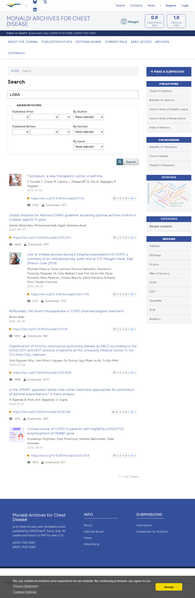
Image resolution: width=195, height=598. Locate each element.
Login (185, 5)
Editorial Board (88, 42)
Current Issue (116, 42)
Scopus (154, 264)
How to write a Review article (167, 118)
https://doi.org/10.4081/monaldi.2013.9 (57, 198)
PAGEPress (37, 531)
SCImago (155, 255)
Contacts (136, 5)
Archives (162, 42)
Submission (144, 525)
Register (170, 5)
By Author (80, 111)
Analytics (155, 319)
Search (120, 5)
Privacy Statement (25, 586)
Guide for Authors (160, 91)
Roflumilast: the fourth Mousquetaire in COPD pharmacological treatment (66, 311)
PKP (43, 535)
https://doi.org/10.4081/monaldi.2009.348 (41, 412)
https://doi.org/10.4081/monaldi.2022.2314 (60, 455)
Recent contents (160, 226)
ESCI (152, 291)
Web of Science (159, 273)
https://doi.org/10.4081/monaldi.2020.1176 (60, 294)
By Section (80, 126)
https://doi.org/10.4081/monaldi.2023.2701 (42, 237)
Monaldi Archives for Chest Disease (48, 21)
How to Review (158, 156)
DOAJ (153, 282)
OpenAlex (155, 300)
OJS (60, 535)
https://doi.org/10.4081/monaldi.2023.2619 (42, 372)
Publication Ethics (57, 42)
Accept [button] (168, 586)
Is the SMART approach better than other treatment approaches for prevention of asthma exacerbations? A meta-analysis (71, 392)
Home (15, 71)
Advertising (91, 544)
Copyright (16, 53)
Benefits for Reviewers (163, 147)
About (88, 525)
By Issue (79, 141)
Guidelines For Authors (152, 531)
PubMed (154, 246)
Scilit (152, 309)
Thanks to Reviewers (162, 165)
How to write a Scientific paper (168, 109)
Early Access (141, 42)
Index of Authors (159, 127)
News (151, 5)
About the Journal (23, 42)
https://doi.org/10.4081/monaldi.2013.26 (40, 329)
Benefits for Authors (161, 100)
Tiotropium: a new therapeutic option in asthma (64, 176)
